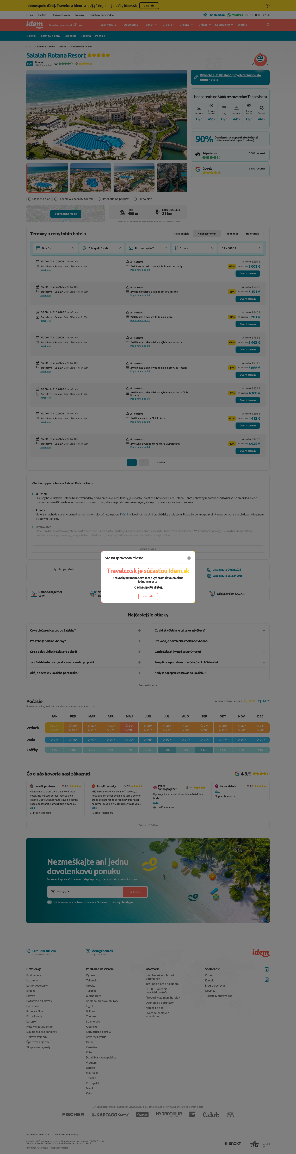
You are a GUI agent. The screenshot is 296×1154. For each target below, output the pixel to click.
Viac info (148, 596)
